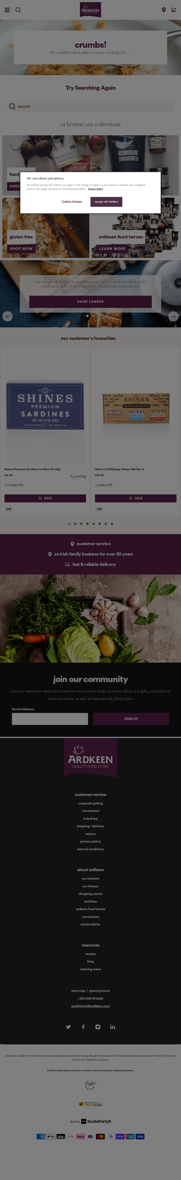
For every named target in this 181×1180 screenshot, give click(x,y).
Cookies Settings (72, 201)
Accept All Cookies (106, 201)
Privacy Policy (95, 189)
